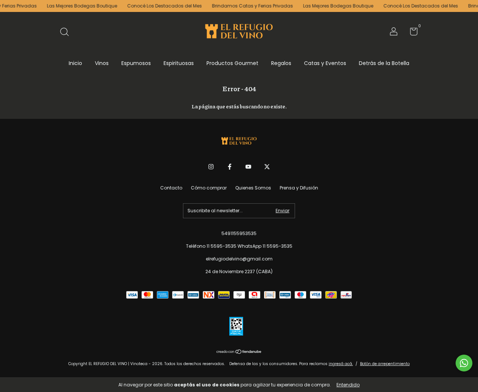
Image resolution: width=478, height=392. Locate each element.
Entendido (348, 385)
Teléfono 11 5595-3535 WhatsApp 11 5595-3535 (239, 246)
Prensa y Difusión (299, 188)
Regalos (281, 63)
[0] (411, 33)
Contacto (171, 188)
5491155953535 (239, 233)
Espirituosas (179, 63)
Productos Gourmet (232, 63)
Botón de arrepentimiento (385, 364)
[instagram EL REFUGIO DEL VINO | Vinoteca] (211, 167)
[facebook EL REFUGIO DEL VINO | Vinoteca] (230, 167)
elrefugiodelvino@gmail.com (239, 259)
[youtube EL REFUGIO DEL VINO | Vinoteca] (248, 167)
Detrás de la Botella (384, 63)
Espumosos (136, 63)
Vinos (102, 63)
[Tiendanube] (239, 352)
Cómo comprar (209, 188)
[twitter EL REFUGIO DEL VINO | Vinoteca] (267, 167)
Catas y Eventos (325, 63)
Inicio (75, 63)
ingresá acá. (341, 364)
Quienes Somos (253, 188)
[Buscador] (67, 32)
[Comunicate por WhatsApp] (464, 363)
